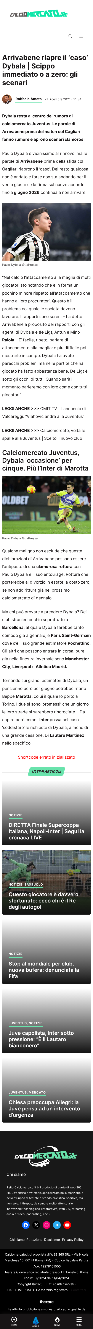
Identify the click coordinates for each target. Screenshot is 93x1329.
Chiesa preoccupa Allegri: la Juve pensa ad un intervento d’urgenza (44, 1108)
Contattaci (78, 1290)
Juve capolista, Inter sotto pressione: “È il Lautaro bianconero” (41, 1039)
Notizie (15, 815)
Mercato (37, 1092)
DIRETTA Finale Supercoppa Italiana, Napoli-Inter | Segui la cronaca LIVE (46, 831)
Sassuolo (33, 884)
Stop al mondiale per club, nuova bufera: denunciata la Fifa (44, 970)
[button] (70, 36)
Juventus (18, 1023)
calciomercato (16, 598)
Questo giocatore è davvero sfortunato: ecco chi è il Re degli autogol (44, 900)
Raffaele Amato (29, 99)
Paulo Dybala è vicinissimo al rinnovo (38, 153)
